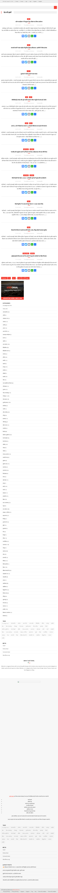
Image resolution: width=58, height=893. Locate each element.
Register (35, 1)
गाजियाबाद (5, 386)
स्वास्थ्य (4, 606)
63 (19, 278)
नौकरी (4, 451)
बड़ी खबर (31, 149)
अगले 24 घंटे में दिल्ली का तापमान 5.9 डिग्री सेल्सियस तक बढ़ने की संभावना (29, 126)
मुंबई (3, 525)
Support (22, 891)
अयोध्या (4, 321)
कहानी (4, 363)
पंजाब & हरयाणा (25, 253)
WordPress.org (6, 655)
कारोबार (4, 370)
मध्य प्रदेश (5, 509)
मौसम (31, 123)
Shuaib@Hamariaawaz (29, 25)
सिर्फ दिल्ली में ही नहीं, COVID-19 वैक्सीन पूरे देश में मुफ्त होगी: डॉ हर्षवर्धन (29, 178)
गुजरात (4, 389)
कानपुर (4, 367)
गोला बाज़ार (5, 399)
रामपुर (4, 548)
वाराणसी (4, 557)
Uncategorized (6, 305)
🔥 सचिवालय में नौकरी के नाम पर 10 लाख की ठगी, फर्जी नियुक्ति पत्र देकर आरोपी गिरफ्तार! (19, 867)
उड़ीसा (4, 341)
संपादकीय (4, 577)
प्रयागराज (5, 470)
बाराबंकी (4, 496)
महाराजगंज (5, 515)
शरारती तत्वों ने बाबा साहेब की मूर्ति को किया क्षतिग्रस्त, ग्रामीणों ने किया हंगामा (29, 48)
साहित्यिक (4, 586)
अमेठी (4, 315)
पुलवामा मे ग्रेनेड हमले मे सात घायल (29, 74)
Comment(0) (39, 25)
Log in (4, 645)
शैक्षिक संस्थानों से (6, 570)
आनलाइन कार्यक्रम (6, 334)
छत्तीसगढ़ (4, 405)
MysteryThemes (16, 890)
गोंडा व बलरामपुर (6, 392)
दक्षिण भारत (5, 425)
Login (26, 1)
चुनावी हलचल (5, 402)
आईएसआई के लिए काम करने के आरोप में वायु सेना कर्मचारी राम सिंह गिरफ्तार (29, 256)
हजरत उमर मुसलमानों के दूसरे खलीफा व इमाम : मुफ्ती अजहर (14, 870)
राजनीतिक (5, 541)
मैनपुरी (4, 535)
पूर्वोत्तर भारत (26, 149)
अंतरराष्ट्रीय (5, 312)
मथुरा (4, 506)
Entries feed (5, 649)
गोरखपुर (4, 396)
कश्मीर (29, 71)
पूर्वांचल (4, 460)
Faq (32, 891)
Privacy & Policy (6, 891)
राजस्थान (4, 544)
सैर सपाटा (4, 603)
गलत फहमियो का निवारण (7, 383)
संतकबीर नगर (5, 573)
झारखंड (4, 418)
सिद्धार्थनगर (5, 590)
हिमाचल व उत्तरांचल (6, 612)
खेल (26, 97)
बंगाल (30, 97)
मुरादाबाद (4, 528)
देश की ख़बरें (26, 175)
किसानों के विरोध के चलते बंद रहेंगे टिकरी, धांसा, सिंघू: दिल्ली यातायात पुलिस (29, 230)
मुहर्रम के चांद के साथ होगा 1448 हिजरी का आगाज (12, 873)
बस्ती (4, 489)
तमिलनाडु (4, 422)
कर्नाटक (4, 354)
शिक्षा (4, 567)
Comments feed (6, 652)
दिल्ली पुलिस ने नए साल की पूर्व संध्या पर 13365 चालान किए (29, 204)
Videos (4, 308)
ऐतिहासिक (4, 347)
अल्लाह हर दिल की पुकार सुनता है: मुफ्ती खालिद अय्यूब (12, 877)
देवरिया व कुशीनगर (6, 434)
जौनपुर (4, 415)
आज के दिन (5, 331)
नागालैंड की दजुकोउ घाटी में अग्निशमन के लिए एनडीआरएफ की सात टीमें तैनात (29, 152)
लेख (3, 554)
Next (27, 278)
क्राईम (4, 376)
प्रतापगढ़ (4, 467)
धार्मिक (4, 444)
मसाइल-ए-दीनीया (6, 512)
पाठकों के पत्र (5, 457)
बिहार (29, 19)
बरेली (4, 486)
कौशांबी (4, 373)
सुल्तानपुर (4, 599)
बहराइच (4, 493)
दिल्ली (26, 123)
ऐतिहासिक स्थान (6, 350)
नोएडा (4, 447)
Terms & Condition (42, 891)
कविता (4, 357)
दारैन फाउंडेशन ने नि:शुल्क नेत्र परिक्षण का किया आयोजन (29, 21)
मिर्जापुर (4, 519)
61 (13, 278)
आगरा (4, 328)
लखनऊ (4, 551)
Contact (16, 1)
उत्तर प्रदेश (5, 344)
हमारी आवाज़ (11, 796)
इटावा (4, 338)
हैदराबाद (4, 615)
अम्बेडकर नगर (5, 318)
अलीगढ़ (4, 325)
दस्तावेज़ (4, 428)
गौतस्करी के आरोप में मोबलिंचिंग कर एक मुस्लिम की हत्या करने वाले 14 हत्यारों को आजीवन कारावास (20, 880)
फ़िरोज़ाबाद (5, 473)
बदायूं (4, 483)
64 (23, 278)
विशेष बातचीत (5, 564)
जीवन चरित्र (5, 412)
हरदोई (4, 609)
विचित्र (4, 561)
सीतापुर (4, 596)
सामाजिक (4, 583)
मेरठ (3, 531)
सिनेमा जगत (5, 593)
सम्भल (4, 580)
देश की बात (5, 441)
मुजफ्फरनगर (5, 522)
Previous (4, 278)
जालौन (4, 409)
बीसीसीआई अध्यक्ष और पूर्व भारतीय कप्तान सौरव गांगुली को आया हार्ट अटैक (29, 100)
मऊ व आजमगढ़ (5, 502)
